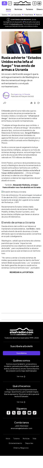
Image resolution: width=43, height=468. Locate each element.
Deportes (29, 443)
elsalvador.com (17, 24)
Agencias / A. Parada (22, 94)
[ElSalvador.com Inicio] (22, 3)
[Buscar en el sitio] (10, 3)
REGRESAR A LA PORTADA (21, 272)
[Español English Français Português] (39, 3)
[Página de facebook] (8, 414)
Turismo (29, 9)
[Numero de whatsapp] (24, 414)
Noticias (18, 9)
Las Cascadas (16, 15)
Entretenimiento (15, 443)
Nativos (39, 15)
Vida (34, 438)
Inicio (8, 9)
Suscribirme (21, 353)
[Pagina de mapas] (34, 3)
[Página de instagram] (19, 414)
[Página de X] (14, 414)
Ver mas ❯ (21, 376)
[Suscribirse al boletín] (4, 3)
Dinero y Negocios (21, 448)
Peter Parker (28, 15)
